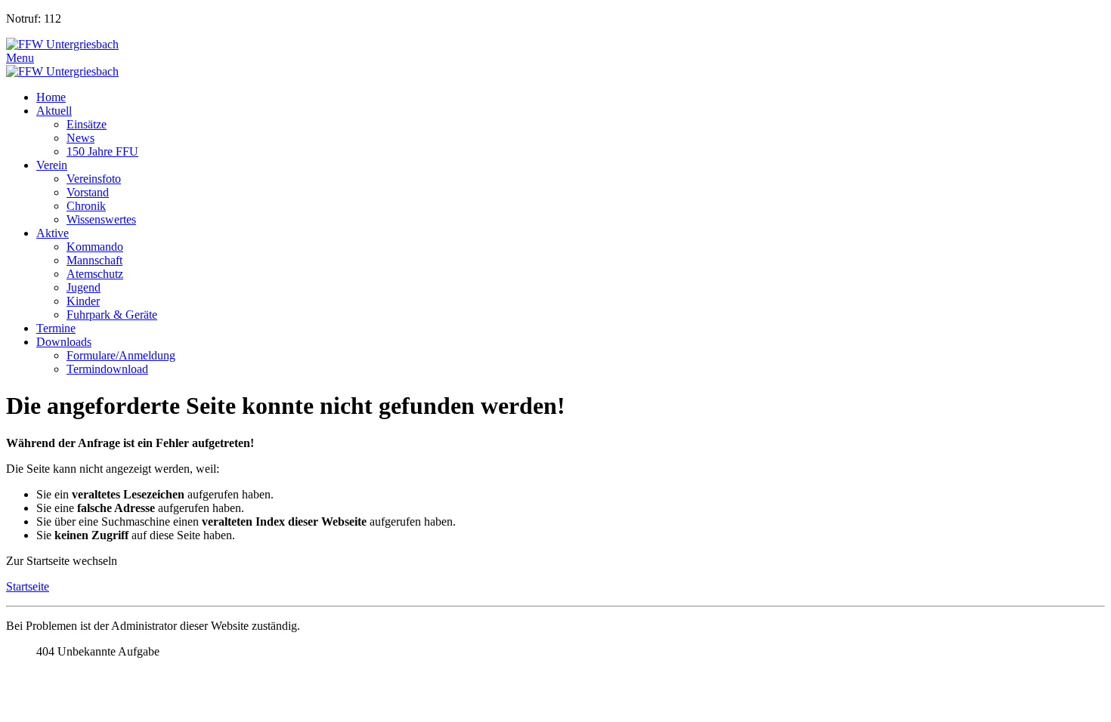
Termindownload (107, 369)
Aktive (52, 233)
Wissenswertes (101, 219)
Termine (56, 328)
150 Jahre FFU (102, 151)
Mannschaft (94, 260)
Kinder (83, 301)
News (80, 137)
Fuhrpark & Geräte (112, 314)
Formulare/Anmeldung (121, 355)
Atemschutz (95, 273)
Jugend (84, 287)
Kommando (95, 246)
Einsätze (87, 124)
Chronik (86, 205)
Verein (51, 165)
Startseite (27, 586)
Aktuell (54, 110)
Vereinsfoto (94, 178)
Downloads (63, 341)
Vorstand (88, 192)
